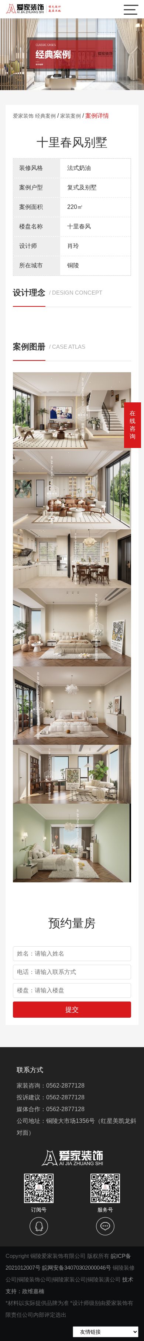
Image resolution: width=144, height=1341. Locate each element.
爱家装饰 (23, 116)
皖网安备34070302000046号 (76, 1267)
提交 (72, 1009)
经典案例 (45, 116)
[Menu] (131, 9)
